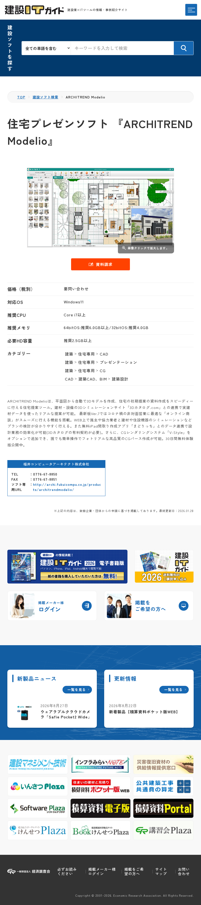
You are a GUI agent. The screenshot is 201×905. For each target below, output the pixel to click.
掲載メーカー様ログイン (102, 871)
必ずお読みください (67, 871)
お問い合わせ (184, 871)
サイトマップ (161, 871)
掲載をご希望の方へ (134, 871)
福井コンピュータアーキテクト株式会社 (56, 464)
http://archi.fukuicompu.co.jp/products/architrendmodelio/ (67, 487)
